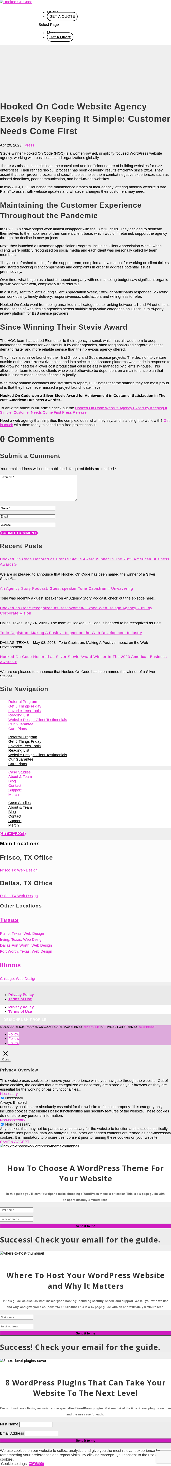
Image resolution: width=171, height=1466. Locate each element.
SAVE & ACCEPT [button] (14, 1142)
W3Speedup (147, 1026)
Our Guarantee (20, 724)
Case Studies (19, 772)
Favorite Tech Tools (24, 711)
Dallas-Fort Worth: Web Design (26, 945)
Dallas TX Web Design (19, 896)
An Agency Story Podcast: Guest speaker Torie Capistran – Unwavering (66, 588)
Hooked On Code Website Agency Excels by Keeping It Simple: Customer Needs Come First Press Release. (83, 410)
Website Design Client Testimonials (37, 720)
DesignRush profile (25, 1020)
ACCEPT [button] (36, 1464)
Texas (9, 919)
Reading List (18, 715)
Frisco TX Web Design (19, 870)
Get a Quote (13, 834)
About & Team (20, 777)
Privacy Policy (21, 995)
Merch (13, 795)
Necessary (14, 1098)
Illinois (10, 965)
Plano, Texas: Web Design (22, 933)
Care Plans (17, 729)
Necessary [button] (9, 1094)
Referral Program (22, 702)
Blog (12, 781)
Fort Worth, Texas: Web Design (26, 951)
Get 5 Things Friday (24, 706)
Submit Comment (18, 533)
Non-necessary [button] (12, 1120)
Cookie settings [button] (14, 1464)
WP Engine (91, 1026)
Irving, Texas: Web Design (22, 939)
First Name (9, 1424)
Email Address (12, 1433)
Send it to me (85, 1226)
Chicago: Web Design (18, 979)
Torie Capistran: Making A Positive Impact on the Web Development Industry (71, 633)
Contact (14, 785)
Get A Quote (62, 17)
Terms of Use (20, 999)
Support (14, 790)
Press (29, 145)
